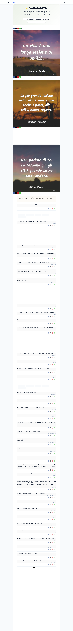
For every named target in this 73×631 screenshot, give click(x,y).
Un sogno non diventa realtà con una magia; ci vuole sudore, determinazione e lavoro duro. (35, 353)
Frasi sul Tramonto (45, 214)
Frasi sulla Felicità (21, 214)
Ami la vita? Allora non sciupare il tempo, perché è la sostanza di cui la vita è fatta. (34, 360)
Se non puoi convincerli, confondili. (24, 457)
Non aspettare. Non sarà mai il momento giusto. (26, 392)
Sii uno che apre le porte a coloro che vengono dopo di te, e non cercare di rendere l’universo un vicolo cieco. (36, 439)
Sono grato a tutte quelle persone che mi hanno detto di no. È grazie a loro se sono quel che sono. (35, 448)
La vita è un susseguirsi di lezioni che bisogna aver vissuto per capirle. (31, 221)
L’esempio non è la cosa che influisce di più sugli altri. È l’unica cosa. (31, 560)
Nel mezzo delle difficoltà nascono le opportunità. (27, 553)
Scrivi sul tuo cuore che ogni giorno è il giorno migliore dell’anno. (30, 545)
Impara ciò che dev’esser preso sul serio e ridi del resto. (28, 204)
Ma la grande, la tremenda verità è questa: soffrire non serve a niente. (31, 523)
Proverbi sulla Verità (29, 214)
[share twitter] (16, 28)
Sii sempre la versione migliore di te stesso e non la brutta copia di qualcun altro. (33, 368)
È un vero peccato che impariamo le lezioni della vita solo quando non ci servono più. (34, 319)
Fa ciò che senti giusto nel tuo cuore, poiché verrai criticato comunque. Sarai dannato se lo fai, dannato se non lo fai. (36, 423)
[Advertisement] (36, 137)
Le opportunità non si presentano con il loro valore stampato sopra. (30, 399)
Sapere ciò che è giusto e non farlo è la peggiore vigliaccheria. (29, 305)
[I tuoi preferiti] (64, 2)
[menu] (8, 2)
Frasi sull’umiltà (38, 214)
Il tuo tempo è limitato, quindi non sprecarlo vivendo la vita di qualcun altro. (32, 245)
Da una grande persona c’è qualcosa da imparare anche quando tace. (31, 500)
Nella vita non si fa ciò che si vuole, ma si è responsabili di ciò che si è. (31, 515)
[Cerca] (62, 2)
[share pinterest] (18, 28)
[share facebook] (14, 28)
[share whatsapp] (20, 28)
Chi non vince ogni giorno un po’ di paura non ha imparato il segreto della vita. (33, 431)
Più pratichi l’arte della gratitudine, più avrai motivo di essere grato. (31, 530)
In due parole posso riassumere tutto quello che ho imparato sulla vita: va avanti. (33, 262)
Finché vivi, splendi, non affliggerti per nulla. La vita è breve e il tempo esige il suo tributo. (35, 312)
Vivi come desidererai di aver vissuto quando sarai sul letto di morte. (31, 493)
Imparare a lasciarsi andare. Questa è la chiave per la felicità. (29, 375)
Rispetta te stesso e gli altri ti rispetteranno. (26, 473)
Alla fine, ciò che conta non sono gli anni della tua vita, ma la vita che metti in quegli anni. (35, 538)
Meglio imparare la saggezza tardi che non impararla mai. (29, 508)
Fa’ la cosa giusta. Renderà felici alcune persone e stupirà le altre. (30, 407)
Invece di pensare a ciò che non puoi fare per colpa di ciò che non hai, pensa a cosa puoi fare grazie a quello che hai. (36, 279)
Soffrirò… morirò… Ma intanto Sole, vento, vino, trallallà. (29, 414)
